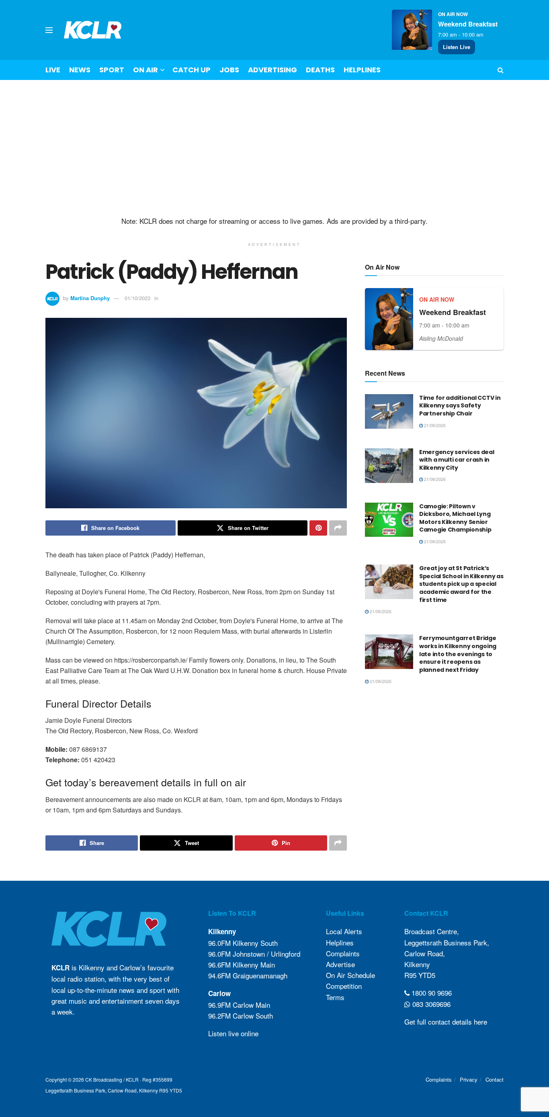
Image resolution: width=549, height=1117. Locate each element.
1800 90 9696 (431, 993)
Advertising (272, 70)
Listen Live (456, 47)
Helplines (362, 70)
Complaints (343, 953)
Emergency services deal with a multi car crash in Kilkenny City (456, 460)
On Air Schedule (350, 975)
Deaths (320, 70)
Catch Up (191, 70)
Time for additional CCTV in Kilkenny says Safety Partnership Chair (459, 405)
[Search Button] (501, 70)
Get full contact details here (445, 1022)
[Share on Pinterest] (318, 528)
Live (52, 70)
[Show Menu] (49, 30)
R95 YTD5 (419, 975)
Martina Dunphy (90, 298)
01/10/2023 (137, 298)
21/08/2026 (434, 425)
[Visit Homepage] (93, 30)
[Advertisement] (274, 148)
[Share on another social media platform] (338, 528)
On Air (145, 70)
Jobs (229, 70)
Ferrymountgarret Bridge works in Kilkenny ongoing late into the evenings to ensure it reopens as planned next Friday (457, 653)
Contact (494, 1079)
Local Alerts (344, 931)
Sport (111, 70)
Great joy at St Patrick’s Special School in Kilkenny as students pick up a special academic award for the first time (461, 584)
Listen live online (233, 1033)
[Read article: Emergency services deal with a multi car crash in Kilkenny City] (389, 465)
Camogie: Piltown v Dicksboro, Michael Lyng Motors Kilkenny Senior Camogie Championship (455, 518)
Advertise (340, 964)
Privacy (468, 1079)
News (79, 70)
